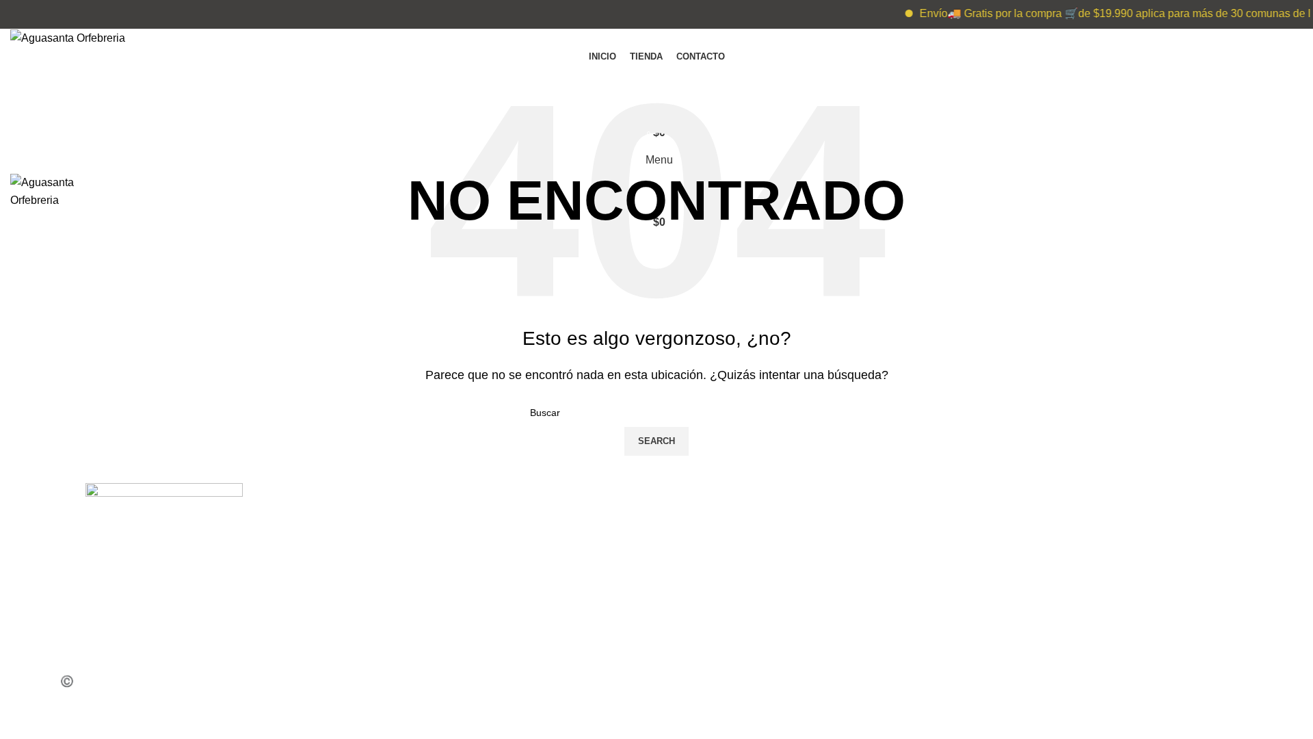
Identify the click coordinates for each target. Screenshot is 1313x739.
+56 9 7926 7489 (720, 519)
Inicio (365, 519)
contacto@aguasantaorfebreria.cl (760, 577)
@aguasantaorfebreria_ (1064, 519)
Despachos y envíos (402, 635)
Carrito (368, 577)
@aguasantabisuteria (1059, 548)
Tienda (370, 548)
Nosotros (375, 606)
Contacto (374, 664)
